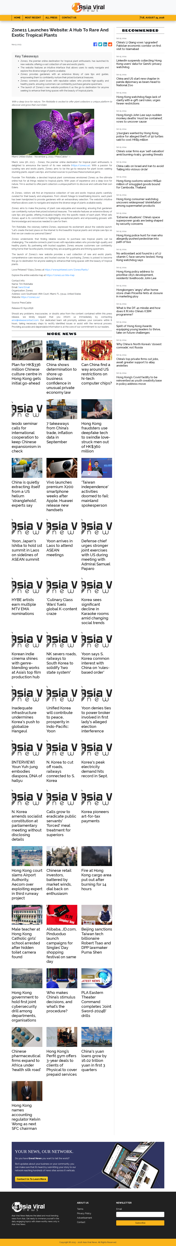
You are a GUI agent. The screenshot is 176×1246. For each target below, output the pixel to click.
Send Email (24, 287)
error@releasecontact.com (25, 320)
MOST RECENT (33, 17)
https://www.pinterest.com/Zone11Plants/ (67, 269)
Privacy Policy (84, 1213)
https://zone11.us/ (30, 297)
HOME (17, 17)
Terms (80, 1209)
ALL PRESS (51, 17)
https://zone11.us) (81, 165)
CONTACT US (69, 17)
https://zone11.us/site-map (60, 275)
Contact (81, 1222)
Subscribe (140, 1223)
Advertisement (84, 1217)
